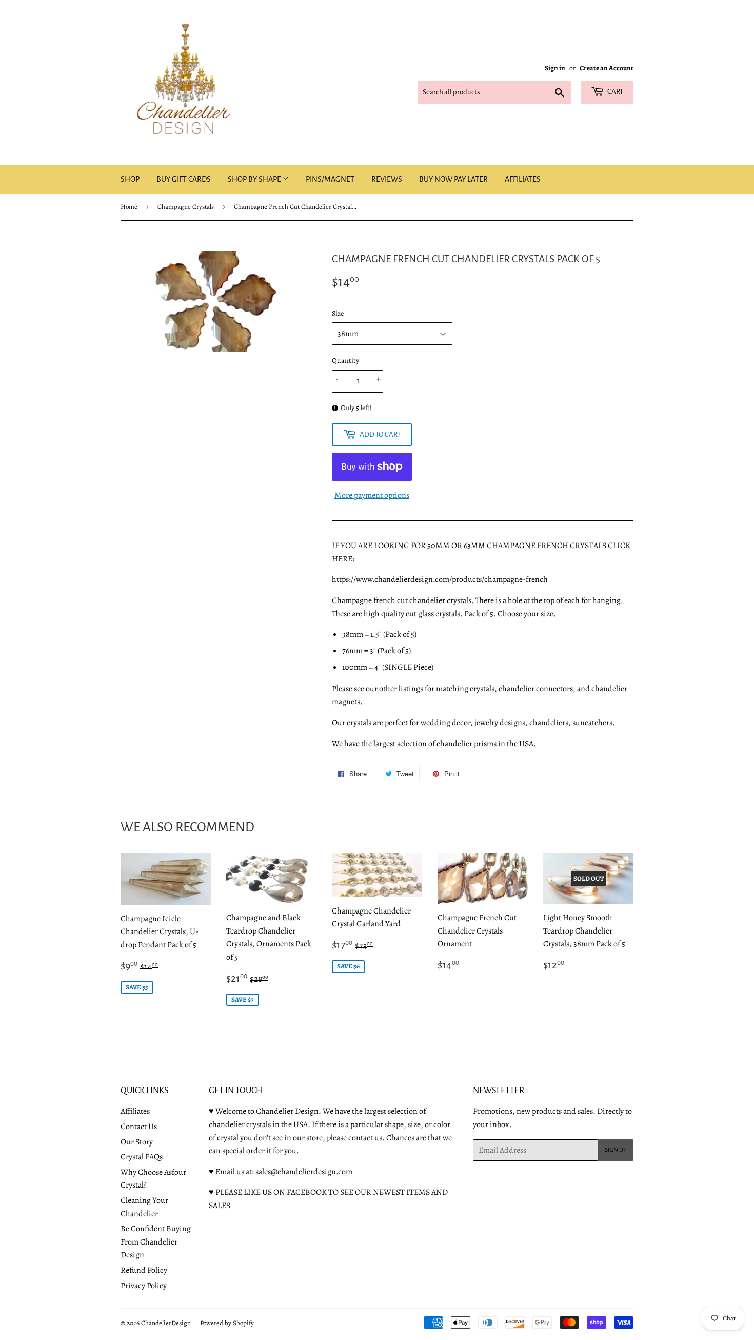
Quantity (345, 360)
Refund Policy (144, 1270)
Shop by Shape (255, 179)
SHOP (130, 179)
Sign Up (616, 1150)
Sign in (555, 68)
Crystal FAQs (142, 1156)
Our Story (137, 1142)
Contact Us (139, 1126)
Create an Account (606, 68)
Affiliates (135, 1111)
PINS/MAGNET (330, 179)
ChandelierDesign (166, 1322)
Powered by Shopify (227, 1322)
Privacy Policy (144, 1285)
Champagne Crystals (185, 206)
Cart (614, 91)
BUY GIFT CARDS (183, 179)
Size (338, 313)
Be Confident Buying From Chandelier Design (156, 1241)
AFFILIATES (523, 179)
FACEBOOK (307, 1192)
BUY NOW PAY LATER (453, 179)
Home (129, 206)
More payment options (371, 495)
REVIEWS (386, 179)
